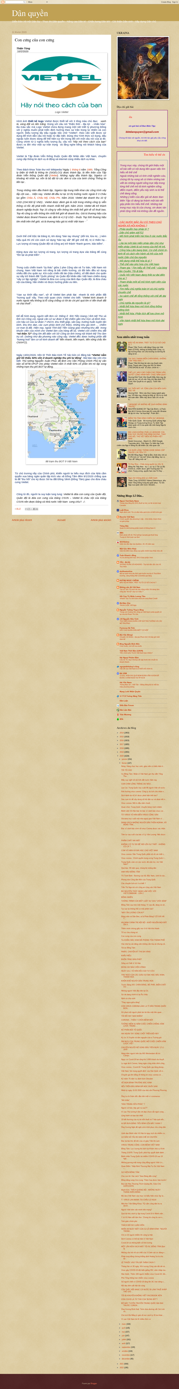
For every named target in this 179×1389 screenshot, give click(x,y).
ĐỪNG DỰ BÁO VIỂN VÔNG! (133, 967)
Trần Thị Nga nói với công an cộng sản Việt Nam (141, 887)
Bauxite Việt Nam (127, 517)
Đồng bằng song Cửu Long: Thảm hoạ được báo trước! (143, 1180)
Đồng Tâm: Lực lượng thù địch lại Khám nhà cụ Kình (142, 1149)
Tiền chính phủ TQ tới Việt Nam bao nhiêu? (136, 653)
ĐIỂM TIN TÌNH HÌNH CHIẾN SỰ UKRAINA (146, 418)
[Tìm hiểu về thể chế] (143, 158)
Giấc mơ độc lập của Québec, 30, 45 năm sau (137, 544)
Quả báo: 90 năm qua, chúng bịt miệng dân (138, 868)
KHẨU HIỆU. (126, 956)
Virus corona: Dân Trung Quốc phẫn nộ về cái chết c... (143, 854)
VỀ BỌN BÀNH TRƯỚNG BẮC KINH (136, 1083)
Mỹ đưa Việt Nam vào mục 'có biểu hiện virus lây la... (143, 1196)
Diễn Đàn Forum (127, 705)
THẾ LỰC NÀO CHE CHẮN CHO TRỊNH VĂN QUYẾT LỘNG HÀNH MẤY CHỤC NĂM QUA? (147, 373)
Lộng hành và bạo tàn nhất (132, 1116)
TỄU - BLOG (125, 562)
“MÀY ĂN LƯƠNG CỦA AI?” (132, 913)
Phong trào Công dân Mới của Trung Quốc (138, 880)
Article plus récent (22, 520)
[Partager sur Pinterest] (37, 509)
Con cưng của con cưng (131, 936)
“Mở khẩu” (125, 1100)
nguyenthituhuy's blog (129, 667)
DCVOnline (124, 542)
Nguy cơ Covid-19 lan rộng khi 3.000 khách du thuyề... (143, 1059)
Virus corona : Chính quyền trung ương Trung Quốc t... (143, 858)
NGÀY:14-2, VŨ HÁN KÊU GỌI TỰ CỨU (137, 971)
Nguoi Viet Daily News (129, 501)
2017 (122, 744)
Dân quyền (30, 12)
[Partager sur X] (31, 509)
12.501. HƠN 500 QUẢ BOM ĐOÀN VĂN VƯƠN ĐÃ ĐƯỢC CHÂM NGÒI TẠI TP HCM (139, 677)
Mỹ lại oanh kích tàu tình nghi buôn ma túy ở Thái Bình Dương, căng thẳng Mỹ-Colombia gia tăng (140, 575)
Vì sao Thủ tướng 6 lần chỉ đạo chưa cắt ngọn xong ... (143, 1112)
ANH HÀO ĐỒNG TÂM (130, 872)
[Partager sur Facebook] (34, 509)
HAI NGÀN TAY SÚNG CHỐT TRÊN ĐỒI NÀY (140, 1034)
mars (124, 1324)
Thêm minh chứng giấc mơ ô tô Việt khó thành (140, 928)
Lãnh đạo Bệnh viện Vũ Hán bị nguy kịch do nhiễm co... (143, 1133)
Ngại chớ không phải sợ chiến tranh (142, 478)
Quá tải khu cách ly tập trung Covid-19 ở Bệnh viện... (143, 1214)
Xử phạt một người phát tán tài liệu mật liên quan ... (142, 1012)
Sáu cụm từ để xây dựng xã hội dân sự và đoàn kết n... (144, 799)
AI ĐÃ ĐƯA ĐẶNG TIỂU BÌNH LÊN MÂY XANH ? (141, 1123)
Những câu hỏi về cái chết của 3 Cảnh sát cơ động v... (143, 1252)
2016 (122, 740)
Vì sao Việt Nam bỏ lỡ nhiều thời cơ (136, 1319)
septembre (126, 1347)
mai (123, 1332)
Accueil (61, 520)
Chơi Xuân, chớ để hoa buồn (131, 646)
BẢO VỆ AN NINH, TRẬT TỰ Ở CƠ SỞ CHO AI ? (138, 583)
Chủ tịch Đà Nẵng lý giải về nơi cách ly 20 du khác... (142, 1315)
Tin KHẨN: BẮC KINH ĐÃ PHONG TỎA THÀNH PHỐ (143, 940)
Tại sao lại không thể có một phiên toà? (137, 909)
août (124, 1343)
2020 (122, 756)
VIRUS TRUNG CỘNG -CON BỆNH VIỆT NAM (140, 1145)
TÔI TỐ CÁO (126, 770)
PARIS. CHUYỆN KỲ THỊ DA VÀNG (136, 952)
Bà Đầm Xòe (125, 603)
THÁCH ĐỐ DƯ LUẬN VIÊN (132, 1225)
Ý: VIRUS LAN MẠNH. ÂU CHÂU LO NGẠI (138, 1200)
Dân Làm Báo (125, 710)
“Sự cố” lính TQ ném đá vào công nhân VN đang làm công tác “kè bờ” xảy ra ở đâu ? (139, 590)
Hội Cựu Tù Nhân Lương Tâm (132, 596)
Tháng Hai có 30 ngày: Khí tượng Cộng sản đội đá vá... (143, 1266)
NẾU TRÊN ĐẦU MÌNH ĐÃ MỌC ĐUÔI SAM (139, 1086)
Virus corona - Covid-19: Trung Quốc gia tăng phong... (143, 1067)
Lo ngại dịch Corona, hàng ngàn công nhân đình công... (143, 1063)
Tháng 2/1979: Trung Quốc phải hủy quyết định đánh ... (143, 1153)
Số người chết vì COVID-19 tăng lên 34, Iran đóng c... (143, 1282)
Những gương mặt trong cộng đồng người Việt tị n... (142, 1162)
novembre (126, 1355)
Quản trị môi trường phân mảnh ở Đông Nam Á (137, 528)
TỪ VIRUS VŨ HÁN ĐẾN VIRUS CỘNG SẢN (139, 815)
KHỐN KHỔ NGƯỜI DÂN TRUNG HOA (137, 981)
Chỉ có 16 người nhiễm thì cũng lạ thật (137, 1235)
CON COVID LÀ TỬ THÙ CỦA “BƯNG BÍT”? (139, 1299)
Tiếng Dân (124, 526)
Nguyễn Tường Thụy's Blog (132, 610)
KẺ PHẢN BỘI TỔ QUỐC (131, 1030)
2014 (122, 733)
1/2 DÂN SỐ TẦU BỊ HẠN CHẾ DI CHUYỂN (139, 1137)
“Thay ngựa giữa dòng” (130, 1002)
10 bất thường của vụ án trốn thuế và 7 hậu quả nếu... (143, 1119)
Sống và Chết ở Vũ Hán (131, 963)
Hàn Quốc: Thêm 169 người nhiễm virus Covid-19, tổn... (144, 1274)
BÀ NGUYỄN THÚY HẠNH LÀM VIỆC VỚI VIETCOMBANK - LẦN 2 (138, 892)
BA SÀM (123, 673)
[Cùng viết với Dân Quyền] (142, 123)
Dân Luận (124, 701)
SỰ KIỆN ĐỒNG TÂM (130, 1172)
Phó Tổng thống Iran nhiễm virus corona (137, 1278)
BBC (121, 533)
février (124, 763)
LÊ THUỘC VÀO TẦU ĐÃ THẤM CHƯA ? (138, 1262)
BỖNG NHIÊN (127, 897)
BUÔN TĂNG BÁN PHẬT (131, 959)
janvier (125, 759)
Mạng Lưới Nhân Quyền (130, 692)
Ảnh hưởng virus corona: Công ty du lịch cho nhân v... (143, 791)
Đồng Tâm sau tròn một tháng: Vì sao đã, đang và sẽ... (143, 905)
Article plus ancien (101, 520)
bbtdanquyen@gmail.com (142, 131)
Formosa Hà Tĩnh (127, 628)
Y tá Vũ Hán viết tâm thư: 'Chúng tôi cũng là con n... (142, 1217)
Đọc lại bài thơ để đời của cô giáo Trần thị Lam (140, 1141)
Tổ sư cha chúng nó (129, 932)
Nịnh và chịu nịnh (128, 998)
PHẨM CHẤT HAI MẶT (130, 840)
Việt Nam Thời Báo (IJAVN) (131, 651)
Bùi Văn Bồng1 (126, 635)
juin (123, 1336)
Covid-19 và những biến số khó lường (136, 1243)
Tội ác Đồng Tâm (128, 948)
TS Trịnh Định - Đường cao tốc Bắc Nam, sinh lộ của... (143, 876)
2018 (122, 748)
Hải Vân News (126, 682)
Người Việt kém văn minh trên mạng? (136, 1210)
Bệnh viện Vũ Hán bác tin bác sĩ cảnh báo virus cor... (143, 811)
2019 (122, 752)
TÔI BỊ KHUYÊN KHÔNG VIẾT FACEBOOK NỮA (141, 1295)
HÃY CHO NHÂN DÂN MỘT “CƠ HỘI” (134, 630)
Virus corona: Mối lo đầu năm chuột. (136, 803)
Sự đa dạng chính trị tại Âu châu (134, 994)
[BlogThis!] (29, 509)
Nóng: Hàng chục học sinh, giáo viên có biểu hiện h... (143, 766)
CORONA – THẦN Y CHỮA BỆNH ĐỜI (137, 1020)
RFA (121, 719)
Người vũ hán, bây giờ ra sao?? (134, 1108)
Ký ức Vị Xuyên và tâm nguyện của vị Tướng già (141, 1037)
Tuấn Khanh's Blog (128, 555)
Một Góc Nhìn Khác (128, 549)
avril (124, 1328)
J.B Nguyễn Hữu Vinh (129, 619)
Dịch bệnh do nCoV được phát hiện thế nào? (139, 795)
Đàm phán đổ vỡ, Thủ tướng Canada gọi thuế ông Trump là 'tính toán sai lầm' (139, 536)
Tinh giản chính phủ (129, 1221)
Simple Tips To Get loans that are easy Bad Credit (138, 598)
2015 (122, 737)
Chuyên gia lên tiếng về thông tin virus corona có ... (142, 1075)
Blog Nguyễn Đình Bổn (130, 644)
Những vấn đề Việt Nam (130, 587)
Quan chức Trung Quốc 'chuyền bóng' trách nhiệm (141, 807)
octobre (125, 1351)
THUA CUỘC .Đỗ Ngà (128, 605)
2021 (122, 1364)
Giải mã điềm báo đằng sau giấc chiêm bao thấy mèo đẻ (141, 551)
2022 (122, 1368)
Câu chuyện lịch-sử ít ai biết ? (133, 883)
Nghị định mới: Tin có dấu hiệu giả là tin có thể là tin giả (141, 512)
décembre (126, 1359)
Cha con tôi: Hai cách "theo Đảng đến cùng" (139, 1176)
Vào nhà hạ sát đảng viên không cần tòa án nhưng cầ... (143, 944)
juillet (124, 1339)
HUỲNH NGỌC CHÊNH (129, 580)
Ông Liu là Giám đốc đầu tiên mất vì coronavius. (141, 1096)
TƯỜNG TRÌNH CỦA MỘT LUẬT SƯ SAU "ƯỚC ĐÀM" (144, 901)
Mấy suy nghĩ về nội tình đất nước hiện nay (139, 780)
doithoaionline (126, 571)
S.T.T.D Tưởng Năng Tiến (131, 696)
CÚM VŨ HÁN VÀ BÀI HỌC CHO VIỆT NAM (139, 850)
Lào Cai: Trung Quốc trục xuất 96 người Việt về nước (143, 788)
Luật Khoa (124, 510)
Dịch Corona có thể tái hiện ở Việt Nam (137, 1239)
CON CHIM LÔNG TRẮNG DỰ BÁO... (136, 784)
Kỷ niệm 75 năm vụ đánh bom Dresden (137, 1079)
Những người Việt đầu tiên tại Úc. (135, 991)
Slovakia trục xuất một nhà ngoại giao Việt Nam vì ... (142, 819)
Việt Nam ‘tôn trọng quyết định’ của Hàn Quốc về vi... (143, 1071)
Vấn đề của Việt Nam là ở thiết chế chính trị (136, 669)
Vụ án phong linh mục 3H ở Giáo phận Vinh (136, 558)
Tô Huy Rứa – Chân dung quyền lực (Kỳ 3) (145, 464)
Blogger (94, 1383)
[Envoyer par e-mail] (26, 509)
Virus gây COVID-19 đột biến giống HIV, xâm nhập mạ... (144, 1270)
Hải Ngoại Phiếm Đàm (129, 658)
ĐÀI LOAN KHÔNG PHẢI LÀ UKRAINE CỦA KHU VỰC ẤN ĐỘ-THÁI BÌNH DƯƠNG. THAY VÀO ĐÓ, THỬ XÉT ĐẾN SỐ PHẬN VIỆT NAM (147, 435)
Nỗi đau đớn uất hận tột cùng (133, 1286)
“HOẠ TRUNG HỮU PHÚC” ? (133, 1104)
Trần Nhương (125, 715)
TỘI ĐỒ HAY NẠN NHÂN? (132, 1016)
